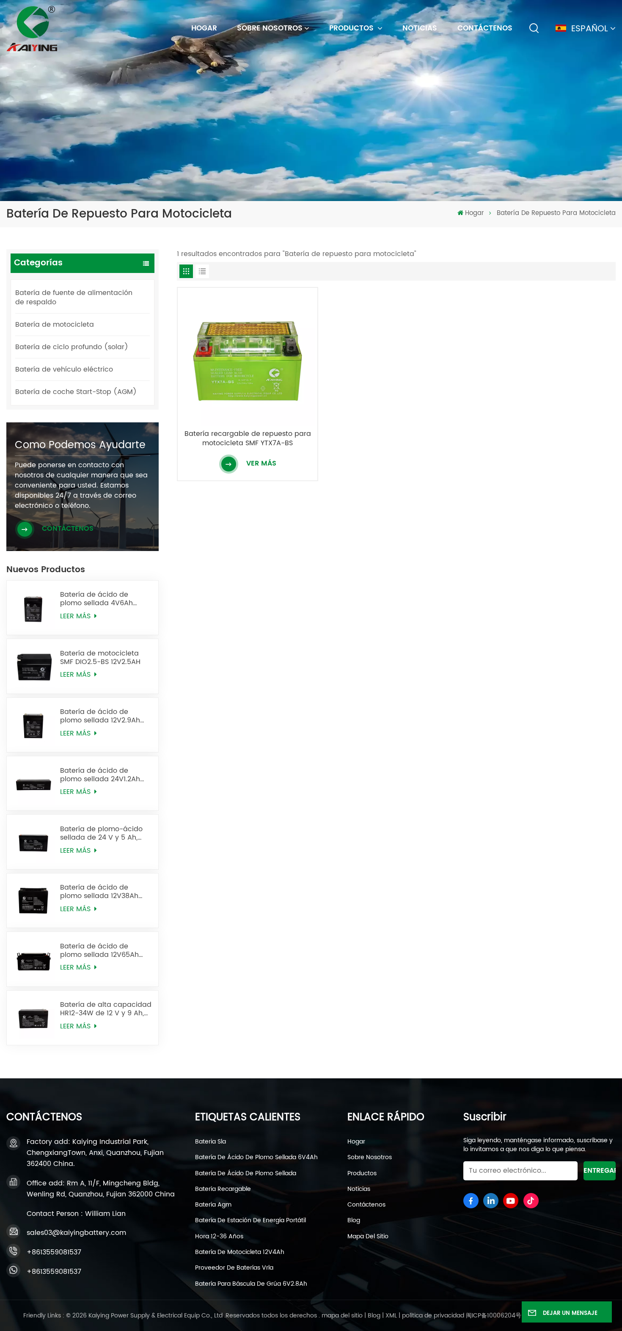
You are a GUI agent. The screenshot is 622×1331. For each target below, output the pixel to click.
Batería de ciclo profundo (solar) (71, 347)
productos (362, 1173)
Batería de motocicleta (54, 324)
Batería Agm (213, 1205)
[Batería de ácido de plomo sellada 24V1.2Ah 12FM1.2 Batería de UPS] (34, 783)
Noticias (419, 28)
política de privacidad (433, 1315)
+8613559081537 (54, 1252)
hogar (204, 28)
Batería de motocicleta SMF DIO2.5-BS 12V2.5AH (100, 657)
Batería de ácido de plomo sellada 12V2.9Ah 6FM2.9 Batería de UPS (100, 716)
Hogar (356, 1141)
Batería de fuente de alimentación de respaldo (73, 297)
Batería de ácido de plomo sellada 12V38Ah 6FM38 (99, 891)
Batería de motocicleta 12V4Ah (239, 1252)
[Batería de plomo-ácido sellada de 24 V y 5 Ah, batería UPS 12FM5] (34, 842)
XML (391, 1315)
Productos (352, 28)
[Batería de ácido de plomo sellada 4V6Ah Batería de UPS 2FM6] (34, 607)
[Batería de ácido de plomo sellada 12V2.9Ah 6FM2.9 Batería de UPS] (34, 725)
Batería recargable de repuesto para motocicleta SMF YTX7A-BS (247, 438)
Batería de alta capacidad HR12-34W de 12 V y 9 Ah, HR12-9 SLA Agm (105, 1008)
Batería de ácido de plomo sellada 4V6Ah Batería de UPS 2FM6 (96, 598)
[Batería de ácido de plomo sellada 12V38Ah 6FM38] (34, 900)
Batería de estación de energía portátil (250, 1220)
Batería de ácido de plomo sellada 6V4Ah (256, 1157)
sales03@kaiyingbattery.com (76, 1232)
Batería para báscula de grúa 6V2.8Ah (251, 1284)
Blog (353, 1220)
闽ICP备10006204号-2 (497, 1315)
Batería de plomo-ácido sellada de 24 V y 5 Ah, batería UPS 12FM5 (101, 833)
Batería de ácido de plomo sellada (245, 1173)
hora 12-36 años (219, 1236)
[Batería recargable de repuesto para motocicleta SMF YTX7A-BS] (247, 357)
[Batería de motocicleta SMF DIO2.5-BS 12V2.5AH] (34, 666)
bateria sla (210, 1141)
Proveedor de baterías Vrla (234, 1268)
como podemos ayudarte (80, 445)
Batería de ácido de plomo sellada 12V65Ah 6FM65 (99, 950)
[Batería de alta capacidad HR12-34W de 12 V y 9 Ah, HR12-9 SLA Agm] (34, 1018)
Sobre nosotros (270, 28)
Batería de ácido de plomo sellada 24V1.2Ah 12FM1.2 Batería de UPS (100, 774)
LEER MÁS (76, 616)
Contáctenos (484, 28)
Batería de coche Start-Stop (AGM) (76, 391)
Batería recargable (223, 1189)
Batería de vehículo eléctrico (64, 369)
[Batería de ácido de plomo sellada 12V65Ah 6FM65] (34, 959)
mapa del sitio (367, 1236)
